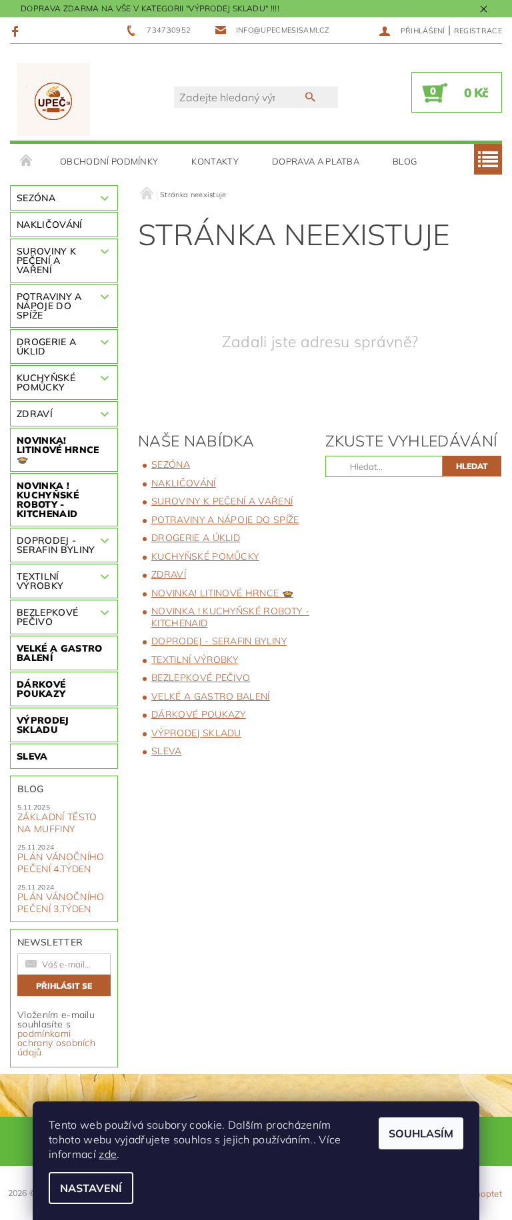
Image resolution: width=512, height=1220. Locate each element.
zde (108, 1154)
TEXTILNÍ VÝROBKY (40, 581)
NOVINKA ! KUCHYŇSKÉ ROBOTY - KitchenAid (48, 500)
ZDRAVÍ (35, 414)
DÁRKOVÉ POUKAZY (41, 689)
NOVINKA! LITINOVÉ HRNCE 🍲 (58, 449)
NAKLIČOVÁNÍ (50, 225)
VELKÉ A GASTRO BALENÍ (59, 653)
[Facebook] (17, 31)
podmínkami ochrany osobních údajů (56, 1042)
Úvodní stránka (26, 161)
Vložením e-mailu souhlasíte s (56, 1033)
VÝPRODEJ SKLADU (43, 725)
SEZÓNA (36, 198)
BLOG (405, 161)
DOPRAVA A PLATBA (315, 161)
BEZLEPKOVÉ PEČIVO (47, 617)
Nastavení (91, 1188)
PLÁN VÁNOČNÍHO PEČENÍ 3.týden (60, 903)
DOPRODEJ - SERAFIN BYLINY (56, 545)
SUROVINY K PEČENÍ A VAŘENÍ (46, 260)
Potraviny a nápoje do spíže (49, 306)
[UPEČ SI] (54, 99)
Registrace (478, 30)
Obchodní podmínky (109, 161)
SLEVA (32, 756)
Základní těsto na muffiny (57, 823)
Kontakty (215, 161)
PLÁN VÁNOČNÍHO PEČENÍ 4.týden (60, 863)
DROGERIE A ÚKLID (46, 346)
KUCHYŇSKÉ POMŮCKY (46, 382)
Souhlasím (421, 1133)
